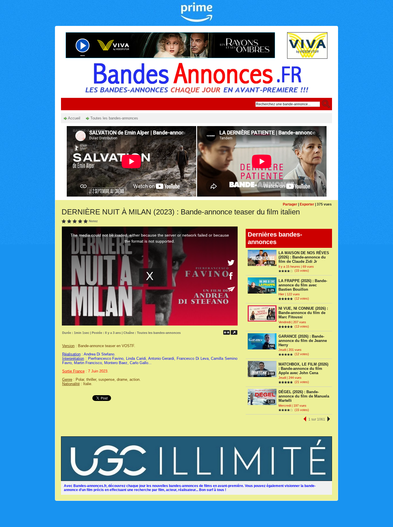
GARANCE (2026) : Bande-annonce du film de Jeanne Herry (302, 340)
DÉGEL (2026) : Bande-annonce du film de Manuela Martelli (303, 396)
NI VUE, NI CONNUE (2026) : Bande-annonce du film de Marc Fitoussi (303, 312)
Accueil (73, 118)
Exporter (307, 204)
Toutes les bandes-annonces (113, 118)
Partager (290, 204)
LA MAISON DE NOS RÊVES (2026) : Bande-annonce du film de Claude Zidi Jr (303, 257)
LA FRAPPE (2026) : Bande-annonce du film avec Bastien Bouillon (302, 285)
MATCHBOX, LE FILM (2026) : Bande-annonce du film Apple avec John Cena (303, 368)
